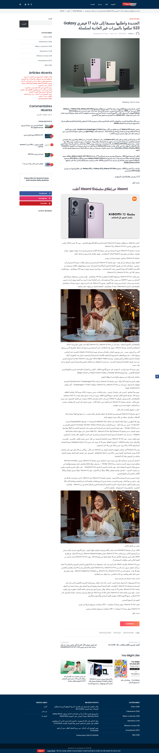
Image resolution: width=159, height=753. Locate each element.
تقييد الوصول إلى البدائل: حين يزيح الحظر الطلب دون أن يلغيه (38, 95)
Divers (45, 37)
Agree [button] (41, 751)
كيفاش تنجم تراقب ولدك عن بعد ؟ (32, 164)
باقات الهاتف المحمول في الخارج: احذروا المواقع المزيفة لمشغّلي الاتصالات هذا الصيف (36, 78)
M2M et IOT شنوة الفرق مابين (33, 135)
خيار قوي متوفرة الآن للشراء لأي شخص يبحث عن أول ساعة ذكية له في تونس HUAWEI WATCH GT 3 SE (79, 646)
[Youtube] (25, 4)
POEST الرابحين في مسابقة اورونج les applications (32, 126)
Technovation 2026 (45, 99)
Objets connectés (41, 46)
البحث (50, 19)
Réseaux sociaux (43, 56)
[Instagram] (28, 4)
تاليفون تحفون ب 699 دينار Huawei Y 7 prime (31, 145)
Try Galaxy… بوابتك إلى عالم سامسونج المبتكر (130, 681)
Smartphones (134, 19)
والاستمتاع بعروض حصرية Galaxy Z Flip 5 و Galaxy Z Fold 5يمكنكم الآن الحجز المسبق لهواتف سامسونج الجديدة (100, 681)
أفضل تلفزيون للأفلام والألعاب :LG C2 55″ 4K (124, 645)
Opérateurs (44, 51)
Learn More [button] (51, 751)
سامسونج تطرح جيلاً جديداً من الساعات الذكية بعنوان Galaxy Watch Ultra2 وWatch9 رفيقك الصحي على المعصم (36, 83)
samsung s (117, 633)
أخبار (106, 4)
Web (46, 65)
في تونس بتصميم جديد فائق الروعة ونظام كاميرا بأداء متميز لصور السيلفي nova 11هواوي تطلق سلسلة (73, 678)
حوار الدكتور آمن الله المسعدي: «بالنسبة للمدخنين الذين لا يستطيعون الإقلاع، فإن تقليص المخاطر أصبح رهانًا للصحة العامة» (36, 90)
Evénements (43, 42)
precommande (128, 633)
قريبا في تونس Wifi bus (35, 154)
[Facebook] (31, 4)
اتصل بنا (93, 4)
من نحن (100, 4)
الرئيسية (113, 4)
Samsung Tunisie (105, 633)
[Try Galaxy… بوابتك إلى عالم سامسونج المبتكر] (127, 668)
